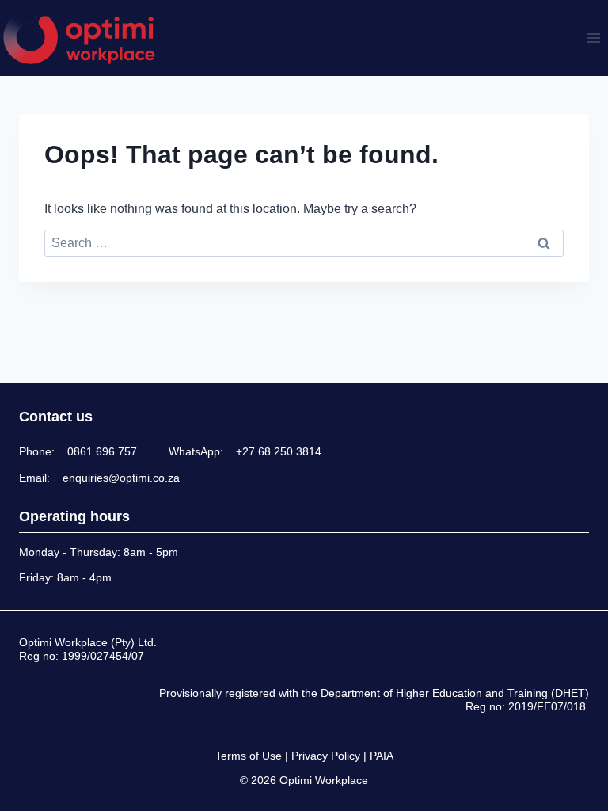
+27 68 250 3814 (278, 451)
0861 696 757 (102, 451)
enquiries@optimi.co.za (121, 477)
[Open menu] (593, 37)
